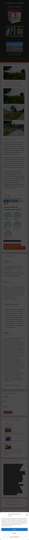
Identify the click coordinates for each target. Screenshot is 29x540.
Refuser (14, 533)
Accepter (14, 529)
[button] (27, 515)
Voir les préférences (14, 537)
